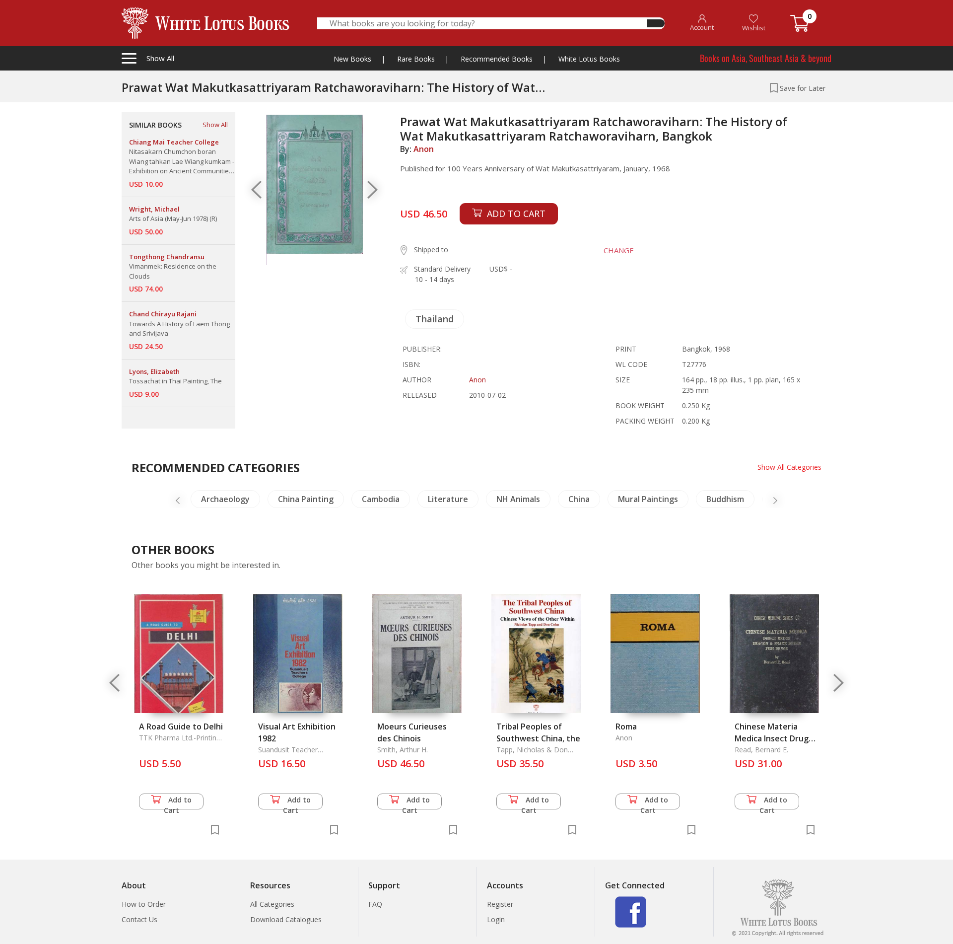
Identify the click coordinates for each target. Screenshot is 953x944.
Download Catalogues (286, 919)
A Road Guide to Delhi (181, 726)
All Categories (272, 904)
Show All (215, 124)
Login (496, 919)
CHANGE (619, 250)
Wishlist (753, 27)
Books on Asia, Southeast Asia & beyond (765, 58)
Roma (626, 726)
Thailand (434, 319)
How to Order (144, 904)
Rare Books (416, 59)
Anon (423, 149)
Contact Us (139, 919)
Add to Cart (178, 802)
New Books (352, 59)
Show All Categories (789, 467)
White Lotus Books (589, 59)
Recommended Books (497, 59)
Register (500, 904)
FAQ (375, 904)
